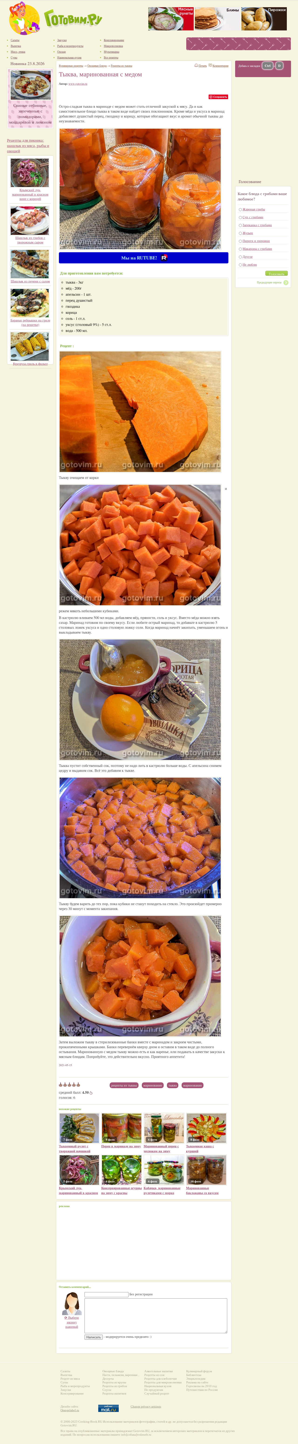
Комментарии (220, 65)
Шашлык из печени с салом (30, 281)
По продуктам (153, 1390)
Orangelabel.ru (70, 1410)
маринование (192, 1085)
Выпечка (66, 1375)
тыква (173, 1085)
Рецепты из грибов (114, 1386)
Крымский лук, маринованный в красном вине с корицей (30, 194)
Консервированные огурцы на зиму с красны (121, 1190)
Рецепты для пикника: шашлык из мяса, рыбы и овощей (28, 146)
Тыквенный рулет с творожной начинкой (74, 1148)
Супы (64, 1382)
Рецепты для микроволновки (163, 1382)
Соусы (106, 1390)
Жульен (248, 233)
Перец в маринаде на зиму (121, 1146)
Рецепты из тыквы (124, 1085)
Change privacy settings (146, 1406)
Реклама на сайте (197, 1382)
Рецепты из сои (154, 1375)
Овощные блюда (97, 65)
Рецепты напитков (114, 1393)
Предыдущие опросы (269, 282)
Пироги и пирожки (256, 241)
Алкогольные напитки (158, 1371)
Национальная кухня (157, 1386)
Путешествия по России (202, 1390)
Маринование (152, 1085)
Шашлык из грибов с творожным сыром (30, 240)
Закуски (66, 1390)
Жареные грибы (254, 209)
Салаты (65, 1371)
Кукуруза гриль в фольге (30, 363)
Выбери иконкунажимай (71, 1322)
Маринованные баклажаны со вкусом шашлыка (202, 1192)
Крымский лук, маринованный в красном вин (78, 1192)
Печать (203, 65)
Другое (248, 256)
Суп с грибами (253, 217)
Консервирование (72, 1393)
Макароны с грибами (257, 248)
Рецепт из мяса (70, 1378)
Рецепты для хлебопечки (160, 1378)
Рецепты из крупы (114, 1382)
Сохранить (220, 96)
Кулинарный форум (199, 1371)
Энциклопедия (195, 1378)
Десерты (108, 1378)
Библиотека (193, 1375)
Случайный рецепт (156, 1393)
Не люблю (250, 264)
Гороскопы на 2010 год (201, 1386)
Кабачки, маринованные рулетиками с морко (162, 1190)
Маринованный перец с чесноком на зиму (161, 1148)
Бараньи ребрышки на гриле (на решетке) (30, 322)
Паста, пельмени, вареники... (120, 1375)
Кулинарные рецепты (71, 65)
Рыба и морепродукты (75, 1386)
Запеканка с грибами (257, 225)
